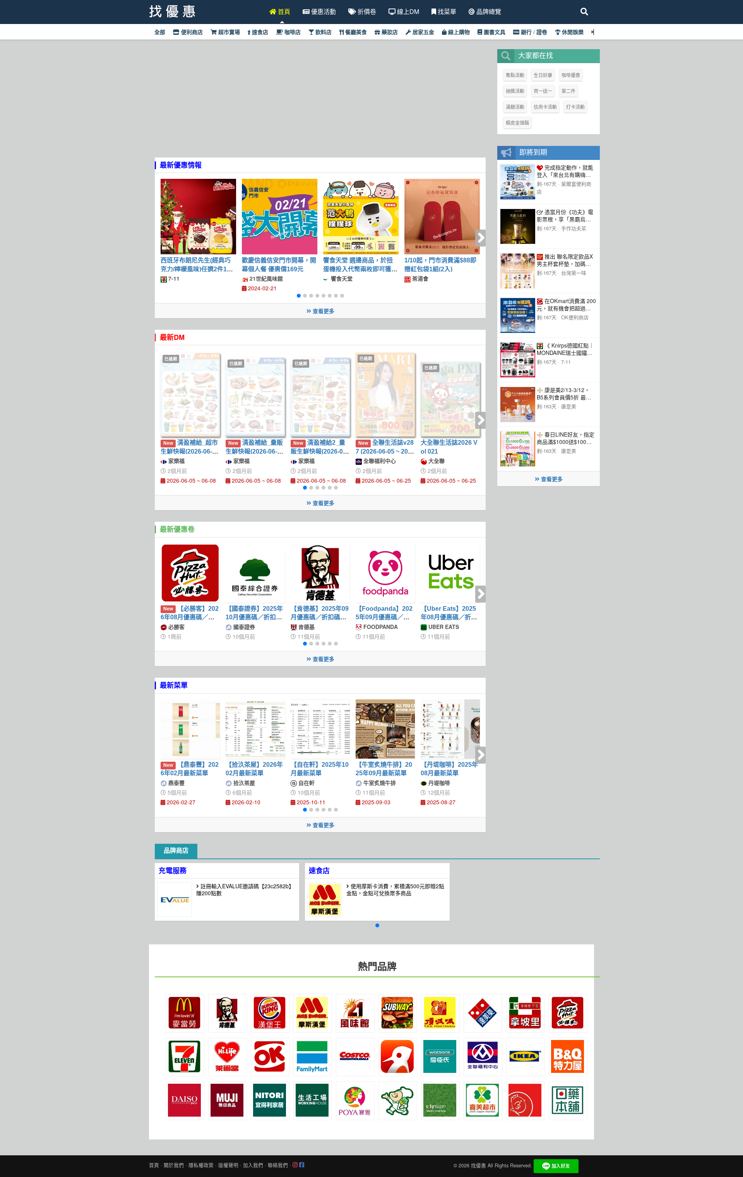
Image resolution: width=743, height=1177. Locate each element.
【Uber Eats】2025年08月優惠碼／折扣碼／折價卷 (449, 617)
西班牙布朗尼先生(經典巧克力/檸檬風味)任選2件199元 (197, 269)
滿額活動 (515, 106)
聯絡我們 (278, 1165)
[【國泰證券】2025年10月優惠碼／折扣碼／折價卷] (255, 577)
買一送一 (543, 90)
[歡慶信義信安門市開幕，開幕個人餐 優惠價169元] (279, 216)
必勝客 (176, 626)
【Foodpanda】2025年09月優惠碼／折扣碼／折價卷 (384, 617)
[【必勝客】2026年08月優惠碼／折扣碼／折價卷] (190, 573)
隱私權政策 (201, 1165)
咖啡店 (292, 32)
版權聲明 (228, 1165)
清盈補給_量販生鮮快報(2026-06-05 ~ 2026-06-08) (255, 451)
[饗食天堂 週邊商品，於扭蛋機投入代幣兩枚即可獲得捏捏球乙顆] (361, 216)
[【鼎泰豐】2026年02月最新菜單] (190, 729)
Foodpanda (380, 626)
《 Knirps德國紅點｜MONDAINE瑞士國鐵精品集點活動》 (565, 352)
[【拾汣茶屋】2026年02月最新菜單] (255, 729)
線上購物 (458, 32)
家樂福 (176, 460)
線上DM (407, 11)
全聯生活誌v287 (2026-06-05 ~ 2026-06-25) (385, 451)
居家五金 (422, 32)
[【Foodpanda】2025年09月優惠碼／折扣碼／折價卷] (385, 573)
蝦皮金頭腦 (517, 122)
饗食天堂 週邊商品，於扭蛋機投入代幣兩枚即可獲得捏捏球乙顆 (360, 269)
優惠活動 (323, 11)
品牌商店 (176, 850)
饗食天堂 (341, 278)
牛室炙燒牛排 (379, 782)
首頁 (283, 11)
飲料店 (323, 32)
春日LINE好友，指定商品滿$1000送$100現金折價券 (565, 441)
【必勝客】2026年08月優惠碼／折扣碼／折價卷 (190, 617)
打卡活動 (575, 106)
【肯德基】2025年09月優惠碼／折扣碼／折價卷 (320, 617)
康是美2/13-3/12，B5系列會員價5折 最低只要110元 (564, 397)
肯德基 (306, 626)
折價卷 (366, 11)
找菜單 (446, 11)
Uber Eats (443, 626)
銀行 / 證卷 (533, 32)
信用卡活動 (545, 106)
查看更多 (322, 311)
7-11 (173, 278)
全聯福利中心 (379, 460)
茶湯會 (419, 278)
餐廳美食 (355, 32)
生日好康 (543, 75)
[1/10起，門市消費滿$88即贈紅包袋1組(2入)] (442, 216)
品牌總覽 (488, 11)
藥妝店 (389, 32)
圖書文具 (493, 32)
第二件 (568, 90)
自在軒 (306, 782)
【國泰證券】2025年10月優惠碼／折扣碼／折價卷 (254, 617)
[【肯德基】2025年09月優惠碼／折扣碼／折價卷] (320, 573)
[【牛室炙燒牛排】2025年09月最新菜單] (385, 729)
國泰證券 (243, 626)
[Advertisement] (320, 103)
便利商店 (191, 32)
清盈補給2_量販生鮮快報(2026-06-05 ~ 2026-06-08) (319, 451)
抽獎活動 (515, 90)
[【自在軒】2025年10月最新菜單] (320, 729)
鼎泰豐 (176, 782)
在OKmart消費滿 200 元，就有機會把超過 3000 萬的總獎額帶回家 (566, 308)
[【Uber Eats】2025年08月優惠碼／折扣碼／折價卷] (450, 573)
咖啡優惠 (571, 75)
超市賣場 (228, 32)
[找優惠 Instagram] (295, 1165)
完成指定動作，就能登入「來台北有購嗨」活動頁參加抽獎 (565, 174)
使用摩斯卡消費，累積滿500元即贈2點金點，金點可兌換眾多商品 (395, 889)
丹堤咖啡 (438, 782)
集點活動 (515, 75)
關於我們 (174, 1165)
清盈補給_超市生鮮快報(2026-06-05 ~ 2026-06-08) (190, 451)
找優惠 (478, 1165)
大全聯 (436, 460)
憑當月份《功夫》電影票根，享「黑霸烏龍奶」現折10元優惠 (565, 219)
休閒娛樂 (572, 32)
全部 (159, 32)
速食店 (259, 32)
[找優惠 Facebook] (301, 1165)
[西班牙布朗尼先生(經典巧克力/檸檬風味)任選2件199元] (198, 216)
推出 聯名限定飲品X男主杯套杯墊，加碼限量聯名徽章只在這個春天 (565, 266)
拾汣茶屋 (243, 782)
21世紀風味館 (265, 278)
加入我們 (253, 1165)
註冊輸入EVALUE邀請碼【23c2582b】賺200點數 (245, 889)
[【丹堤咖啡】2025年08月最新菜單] (450, 729)
